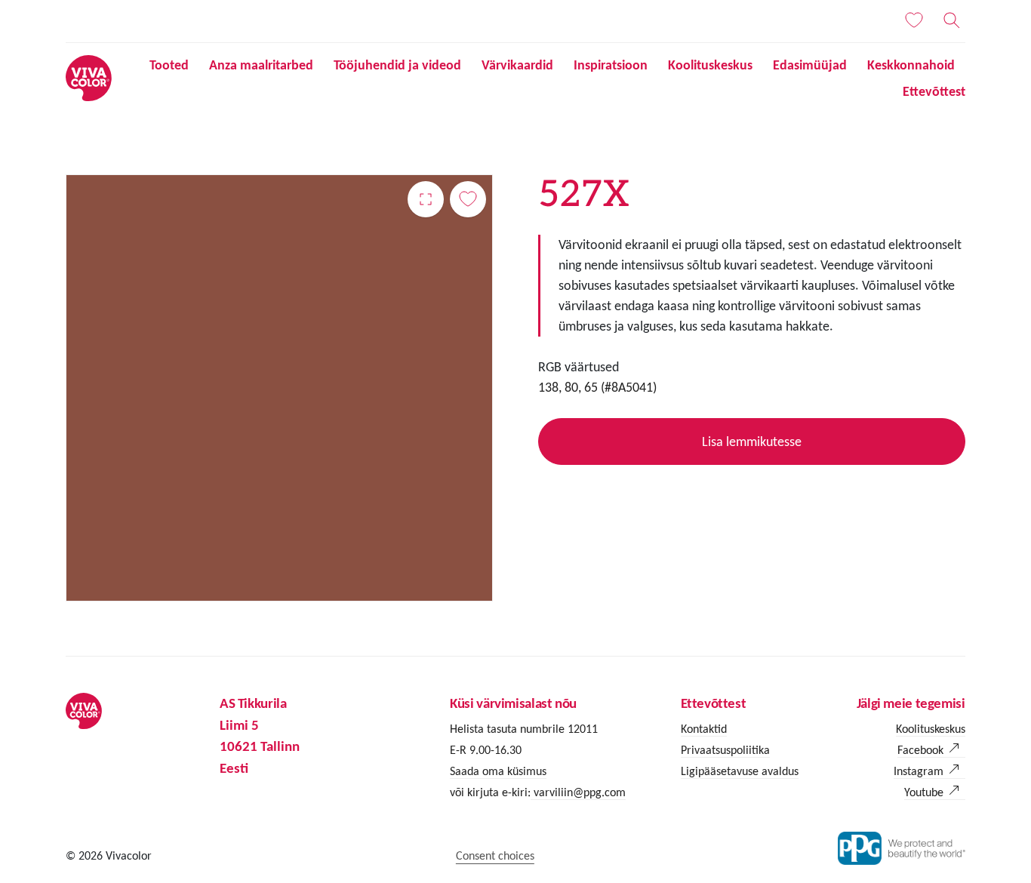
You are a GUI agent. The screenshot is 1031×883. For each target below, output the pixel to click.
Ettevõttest (934, 91)
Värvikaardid (517, 65)
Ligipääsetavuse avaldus (740, 771)
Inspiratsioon (611, 65)
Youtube (923, 792)
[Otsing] (951, 20)
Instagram (918, 771)
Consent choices (495, 855)
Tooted (169, 65)
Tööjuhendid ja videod (397, 65)
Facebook (920, 750)
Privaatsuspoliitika (725, 750)
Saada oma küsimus (498, 771)
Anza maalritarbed (261, 65)
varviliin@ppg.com (578, 792)
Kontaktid (704, 728)
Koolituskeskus (710, 65)
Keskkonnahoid (911, 65)
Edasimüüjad (810, 65)
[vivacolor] (89, 77)
